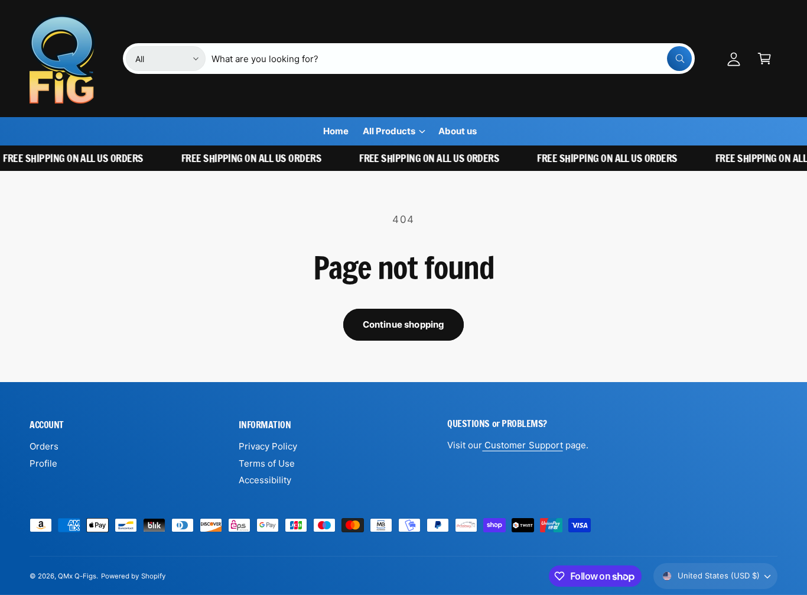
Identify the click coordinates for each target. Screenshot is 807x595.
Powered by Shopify (133, 576)
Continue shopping (404, 324)
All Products (389, 131)
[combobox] (452, 58)
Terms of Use (267, 463)
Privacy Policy (268, 446)
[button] (764, 58)
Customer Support (522, 445)
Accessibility (265, 480)
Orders (44, 446)
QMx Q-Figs (77, 576)
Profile (43, 463)
